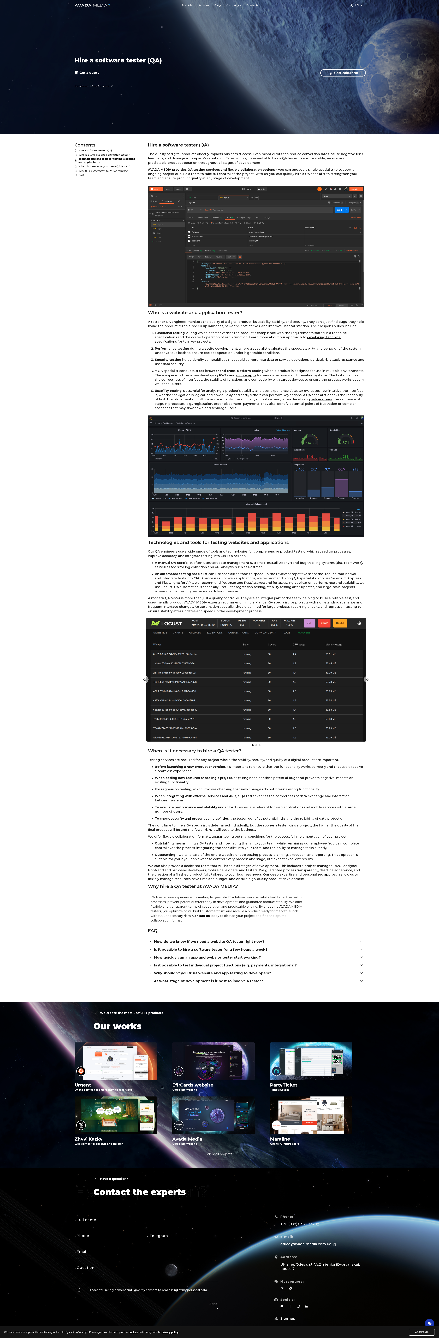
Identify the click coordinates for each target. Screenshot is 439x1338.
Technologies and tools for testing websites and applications (107, 160)
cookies (133, 1332)
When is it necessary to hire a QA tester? (104, 166)
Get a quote (89, 73)
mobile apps (246, 375)
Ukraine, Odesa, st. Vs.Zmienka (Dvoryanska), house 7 (320, 1266)
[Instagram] (298, 1306)
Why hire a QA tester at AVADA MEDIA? (103, 170)
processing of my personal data (184, 1290)
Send (213, 1304)
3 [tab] (259, 745)
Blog (217, 5)
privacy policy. (170, 1332)
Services (203, 5)
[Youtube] (281, 1306)
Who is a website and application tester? (104, 154)
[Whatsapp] (290, 1288)
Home (77, 86)
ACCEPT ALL (422, 1332)
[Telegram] (281, 1288)
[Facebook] (290, 1306)
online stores (321, 399)
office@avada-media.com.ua (305, 1244)
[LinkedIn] (306, 1306)
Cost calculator (345, 73)
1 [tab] (253, 745)
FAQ (81, 175)
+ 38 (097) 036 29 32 (297, 1224)
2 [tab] (256, 745)
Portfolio (187, 5)
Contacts (252, 5)
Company (232, 5)
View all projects (219, 1154)
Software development (99, 86)
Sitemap (287, 1318)
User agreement (114, 1290)
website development (219, 348)
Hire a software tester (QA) (95, 150)
